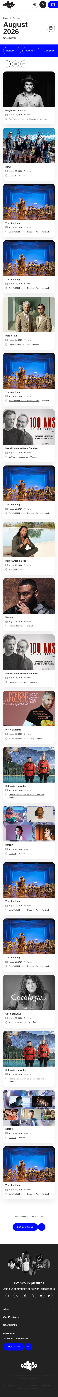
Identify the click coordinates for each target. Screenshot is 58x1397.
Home (6, 18)
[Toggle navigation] (34, 4)
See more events (25, 1227)
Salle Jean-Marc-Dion (18, 1023)
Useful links (10, 1325)
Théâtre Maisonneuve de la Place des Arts (26, 795)
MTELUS (12, 176)
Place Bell (13, 570)
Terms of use (23, 1386)
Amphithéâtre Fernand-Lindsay (21, 738)
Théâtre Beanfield (16, 626)
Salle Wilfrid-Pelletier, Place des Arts (24, 232)
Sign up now (14, 1347)
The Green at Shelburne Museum (22, 119)
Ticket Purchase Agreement (41, 1386)
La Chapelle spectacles (18, 457)
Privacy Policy (10, 1386)
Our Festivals (11, 1317)
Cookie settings (35, 1389)
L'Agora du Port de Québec (20, 344)
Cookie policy (22, 1389)
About (6, 1309)
